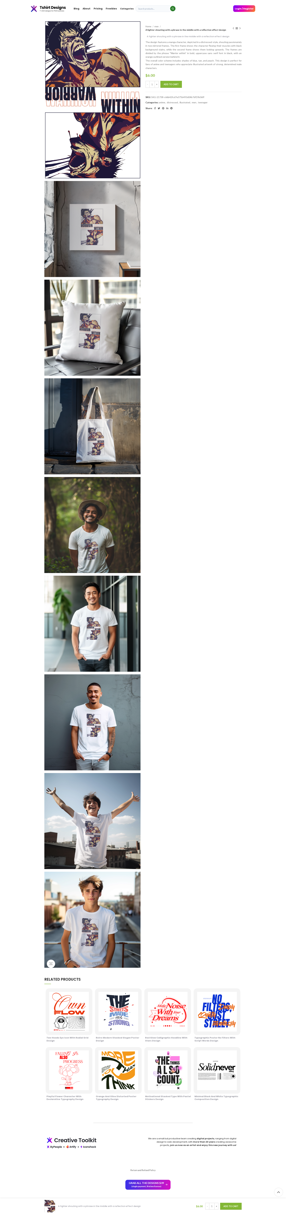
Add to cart (171, 84)
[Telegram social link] (171, 108)
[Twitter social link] (159, 108)
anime (162, 102)
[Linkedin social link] (167, 108)
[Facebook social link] (155, 108)
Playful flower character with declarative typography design (65, 1098)
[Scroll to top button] (278, 1192)
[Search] (172, 8)
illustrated (185, 102)
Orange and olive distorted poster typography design (116, 1098)
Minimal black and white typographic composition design (216, 1098)
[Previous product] (233, 28)
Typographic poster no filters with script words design (214, 1039)
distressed (172, 102)
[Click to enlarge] (51, 964)
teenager (203, 102)
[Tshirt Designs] (51, 8)
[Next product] (240, 28)
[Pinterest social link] (163, 108)
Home (148, 26)
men (156, 26)
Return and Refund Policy (143, 1170)
